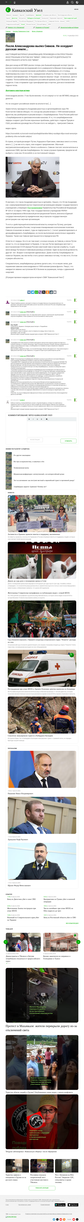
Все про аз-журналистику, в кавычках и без (29, 461)
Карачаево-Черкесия (56, 18)
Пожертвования (45, 1204)
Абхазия (8, 15)
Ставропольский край (12, 24)
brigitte (22, 400)
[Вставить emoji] (47, 419)
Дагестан (14, 18)
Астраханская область (49, 15)
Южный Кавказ (41, 24)
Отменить (68, 441)
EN (10, 2)
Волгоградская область (65, 15)
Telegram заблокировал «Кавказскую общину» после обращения (31, 1151)
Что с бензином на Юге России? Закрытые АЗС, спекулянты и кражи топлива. (64, 1178)
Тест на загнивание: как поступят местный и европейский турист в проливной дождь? (44, 480)
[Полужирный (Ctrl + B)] (29, 419)
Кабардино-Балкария (33, 18)
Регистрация (35, 439)
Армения (38, 15)
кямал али (23, 312)
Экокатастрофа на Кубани (69, 27)
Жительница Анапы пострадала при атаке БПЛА (21, 909)
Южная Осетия (30, 24)
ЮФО (49, 24)
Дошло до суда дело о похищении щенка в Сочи (27, 581)
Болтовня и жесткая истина (18, 90)
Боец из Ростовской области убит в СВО (60, 917)
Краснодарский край (70, 18)
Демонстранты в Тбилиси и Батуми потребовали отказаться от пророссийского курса (23, 958)
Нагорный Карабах (11, 21)
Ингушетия (22, 18)
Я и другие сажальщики (22, 455)
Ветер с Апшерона (37, 31)
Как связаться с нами (24, 1204)
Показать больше (42, 1188)
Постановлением (34, 208)
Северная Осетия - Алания (56, 21)
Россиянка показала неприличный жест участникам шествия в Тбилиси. (39, 1178)
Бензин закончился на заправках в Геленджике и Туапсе (56, 957)
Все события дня (72, 923)
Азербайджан (30, 15)
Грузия (8, 18)
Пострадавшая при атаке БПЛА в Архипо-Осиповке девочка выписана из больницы (41, 689)
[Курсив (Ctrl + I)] (33, 419)
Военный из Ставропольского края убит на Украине (23, 918)
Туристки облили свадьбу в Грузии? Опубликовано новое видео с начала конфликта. (39, 1092)
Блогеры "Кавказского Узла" (21, 31)
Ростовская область (41, 21)
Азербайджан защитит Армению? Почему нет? (30, 486)
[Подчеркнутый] (37, 419)
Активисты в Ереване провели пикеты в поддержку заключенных (34, 534)
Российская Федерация (26, 21)
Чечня (23, 24)
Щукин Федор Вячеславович (19, 885)
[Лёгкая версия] (14, 2)
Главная (8, 31)
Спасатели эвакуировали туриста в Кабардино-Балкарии (30, 735)
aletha (21, 300)
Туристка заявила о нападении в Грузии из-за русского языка (16, 1177)
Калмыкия (45, 18)
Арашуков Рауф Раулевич (18, 839)
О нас (7, 1204)
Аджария (15, 15)
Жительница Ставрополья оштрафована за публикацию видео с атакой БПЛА (39, 593)
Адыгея (22, 15)
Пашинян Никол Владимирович (20, 793)
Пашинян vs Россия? (42, 27)
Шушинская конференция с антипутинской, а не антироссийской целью (39, 474)
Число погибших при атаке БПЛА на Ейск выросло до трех (58, 909)
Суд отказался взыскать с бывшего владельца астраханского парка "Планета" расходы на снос (42, 640)
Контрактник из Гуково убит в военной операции (59, 900)
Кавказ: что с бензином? (16, 27)
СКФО (68, 21)
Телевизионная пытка (21, 468)
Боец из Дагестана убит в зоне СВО (21, 899)
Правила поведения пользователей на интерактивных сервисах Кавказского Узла (48, 1214)
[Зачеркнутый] (41, 419)
